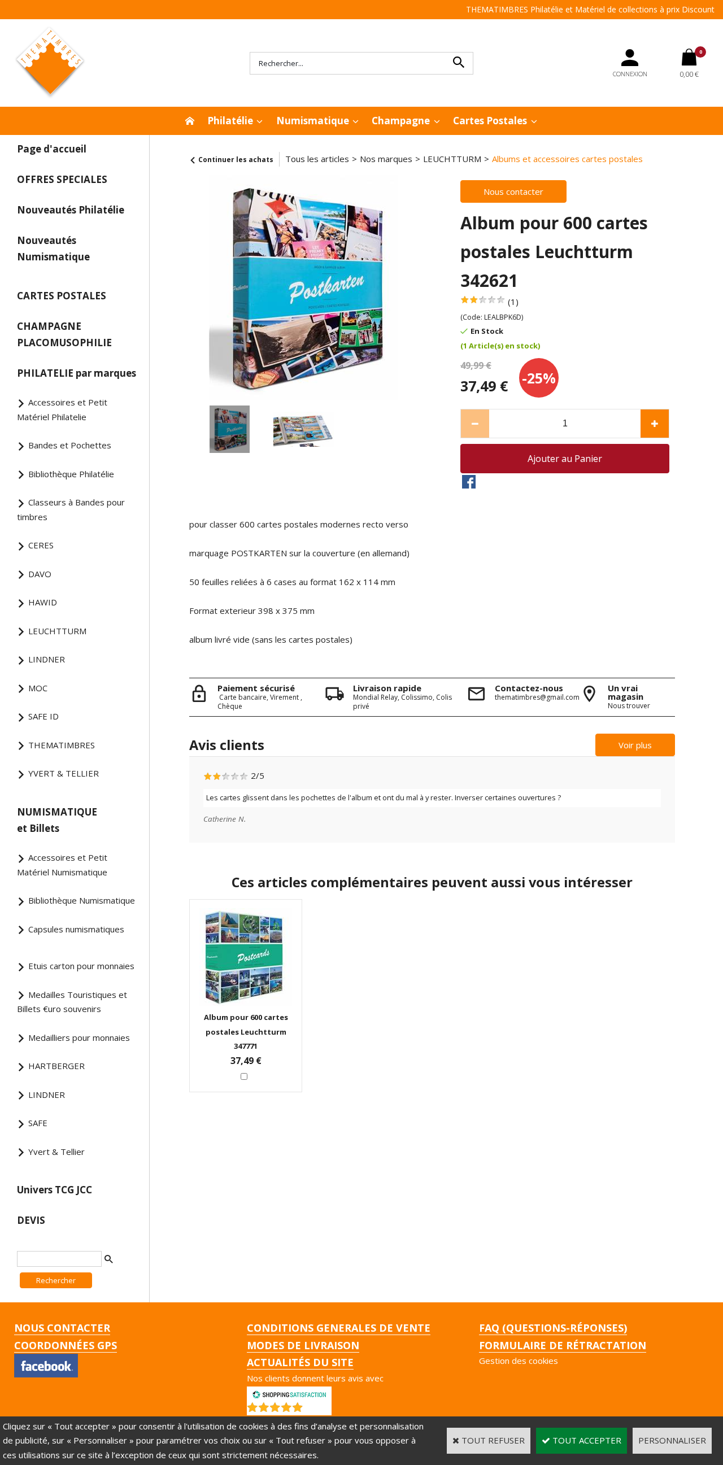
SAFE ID (43, 716)
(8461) (319, 1409)
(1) (513, 301)
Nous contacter (62, 1328)
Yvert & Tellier (56, 1151)
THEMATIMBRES (61, 745)
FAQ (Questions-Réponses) (553, 1328)
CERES (41, 545)
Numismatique (312, 120)
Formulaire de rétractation (562, 1345)
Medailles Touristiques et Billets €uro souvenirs (72, 1002)
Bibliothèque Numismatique (81, 900)
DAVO (39, 573)
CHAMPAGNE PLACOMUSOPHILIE (64, 334)
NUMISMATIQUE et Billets (57, 820)
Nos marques (386, 158)
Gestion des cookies (518, 1360)
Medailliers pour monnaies (79, 1037)
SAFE (37, 1122)
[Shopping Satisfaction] (289, 1393)
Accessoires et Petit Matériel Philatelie (62, 409)
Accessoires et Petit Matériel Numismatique (62, 865)
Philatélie (230, 120)
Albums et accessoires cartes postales (567, 158)
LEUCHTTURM (57, 630)
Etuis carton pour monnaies (81, 965)
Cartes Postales (490, 120)
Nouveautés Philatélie (70, 209)
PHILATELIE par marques (76, 373)
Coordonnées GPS (65, 1345)
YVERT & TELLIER (63, 773)
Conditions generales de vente (338, 1328)
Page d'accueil (51, 148)
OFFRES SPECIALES (62, 179)
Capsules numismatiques (76, 929)
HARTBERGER (56, 1065)
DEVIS (31, 1220)
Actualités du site (300, 1362)
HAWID (42, 602)
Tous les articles (317, 158)
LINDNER (46, 659)
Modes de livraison (303, 1345)
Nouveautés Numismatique (53, 248)
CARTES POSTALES (61, 295)
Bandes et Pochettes (69, 445)
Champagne (401, 120)
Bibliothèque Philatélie (71, 473)
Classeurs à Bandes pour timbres (71, 509)
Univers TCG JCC (54, 1189)
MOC (37, 688)
